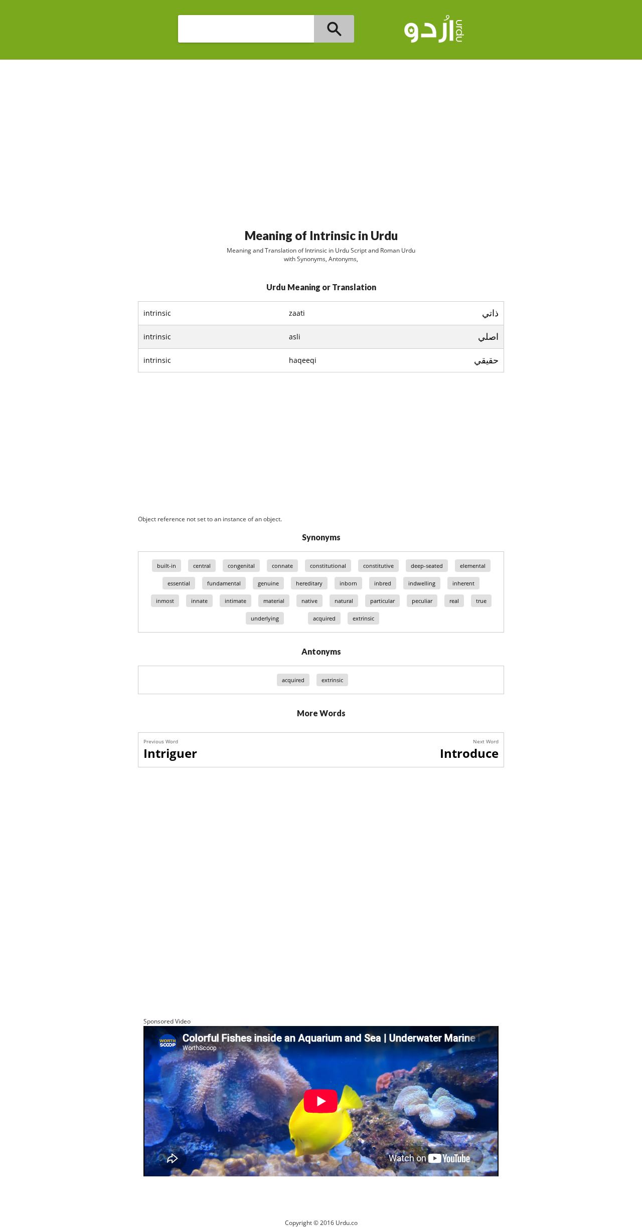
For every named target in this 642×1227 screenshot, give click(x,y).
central (202, 565)
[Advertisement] (321, 140)
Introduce (469, 753)
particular (382, 600)
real (454, 600)
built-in (166, 565)
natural (344, 600)
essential (179, 583)
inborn (348, 583)
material (273, 600)
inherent (463, 583)
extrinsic (363, 618)
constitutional (328, 565)
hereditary (309, 583)
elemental (473, 565)
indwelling (421, 583)
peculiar (422, 600)
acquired (324, 618)
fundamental (224, 583)
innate (199, 600)
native (309, 600)
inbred (382, 583)
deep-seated (427, 565)
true (481, 600)
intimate (235, 600)
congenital (241, 565)
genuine (268, 583)
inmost (165, 600)
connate (282, 565)
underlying (265, 618)
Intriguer (170, 753)
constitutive (378, 565)
